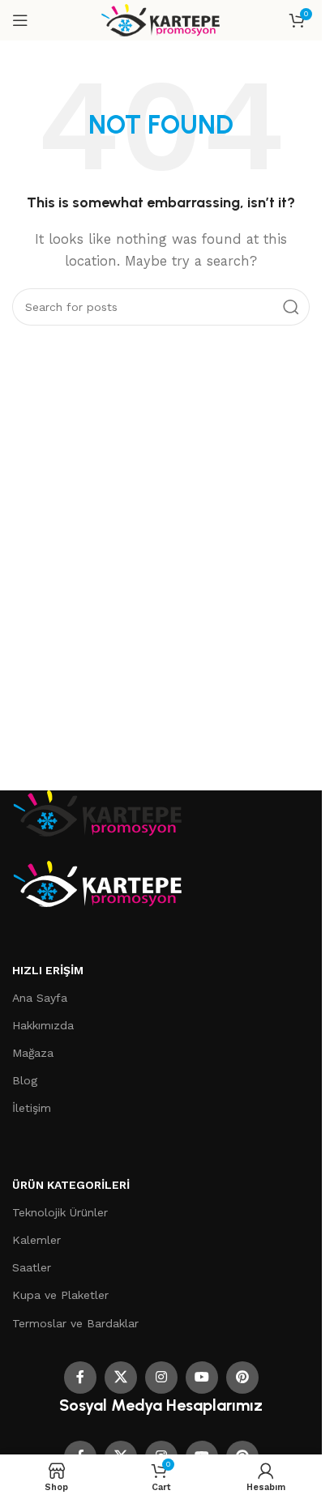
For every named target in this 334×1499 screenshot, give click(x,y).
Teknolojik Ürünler (60, 1212)
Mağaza (33, 1052)
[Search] (291, 307)
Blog (24, 1080)
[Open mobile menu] (20, 20)
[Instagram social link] (161, 1377)
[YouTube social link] (202, 1377)
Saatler (31, 1267)
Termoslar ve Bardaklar (75, 1323)
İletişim (31, 1107)
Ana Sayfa (39, 997)
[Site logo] (161, 19)
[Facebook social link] (80, 1377)
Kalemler (36, 1239)
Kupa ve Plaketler (60, 1294)
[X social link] (121, 1377)
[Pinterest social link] (242, 1377)
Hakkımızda (43, 1025)
